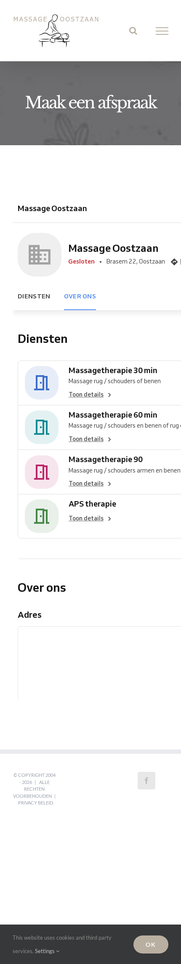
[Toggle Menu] (162, 35)
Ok (151, 944)
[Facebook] (146, 788)
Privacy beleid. (36, 810)
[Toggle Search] (133, 34)
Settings (45, 951)
